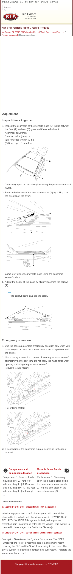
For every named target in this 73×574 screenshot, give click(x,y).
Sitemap (45, 2)
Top (37, 2)
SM (26, 2)
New (31, 2)
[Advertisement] (36, 73)
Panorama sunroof (10, 35)
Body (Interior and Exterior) (52, 32)
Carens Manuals (10, 2)
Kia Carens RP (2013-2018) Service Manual (21, 32)
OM (21, 2)
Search (54, 2)
